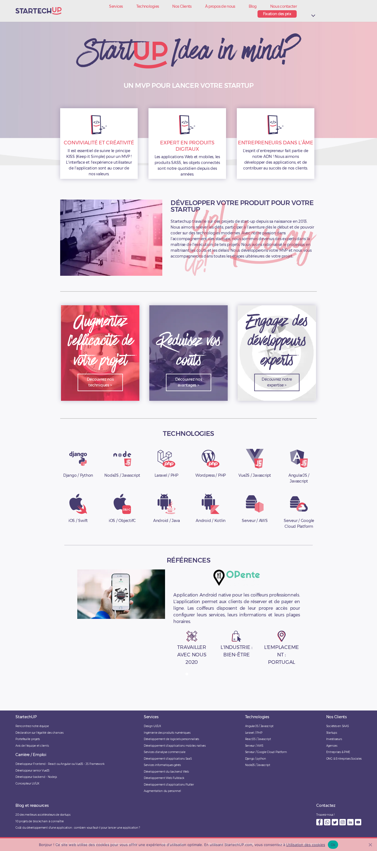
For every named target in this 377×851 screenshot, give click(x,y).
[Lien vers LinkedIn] (350, 822)
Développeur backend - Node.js (36, 777)
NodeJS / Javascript (257, 765)
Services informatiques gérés (162, 765)
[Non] (370, 844)
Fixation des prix (277, 13)
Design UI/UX (152, 726)
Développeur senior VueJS (32, 770)
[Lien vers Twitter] (335, 822)
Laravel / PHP (253, 733)
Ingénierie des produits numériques (167, 733)
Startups (331, 733)
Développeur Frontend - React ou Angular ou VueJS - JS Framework (59, 764)
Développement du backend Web (166, 771)
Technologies (147, 6)
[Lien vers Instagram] (342, 822)
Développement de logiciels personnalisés (171, 739)
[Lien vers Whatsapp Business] (327, 822)
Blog (253, 6)
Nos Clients (181, 6)
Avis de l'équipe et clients (32, 745)
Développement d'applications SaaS (168, 758)
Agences (331, 745)
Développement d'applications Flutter (169, 784)
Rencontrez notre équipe (32, 726)
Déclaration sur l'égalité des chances (39, 733)
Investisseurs (334, 739)
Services (116, 6)
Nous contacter (283, 6)
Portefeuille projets (27, 739)
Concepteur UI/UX (27, 783)
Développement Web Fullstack (164, 778)
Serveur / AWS (254, 745)
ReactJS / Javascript (258, 739)
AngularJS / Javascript (259, 726)
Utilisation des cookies (305, 844)
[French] (313, 10)
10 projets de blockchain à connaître (39, 821)
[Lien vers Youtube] (358, 822)
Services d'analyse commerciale (164, 752)
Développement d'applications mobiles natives (175, 745)
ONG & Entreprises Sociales (344, 758)
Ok (333, 844)
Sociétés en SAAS (337, 726)
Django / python (255, 758)
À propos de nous (220, 6)
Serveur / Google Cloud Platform (266, 752)
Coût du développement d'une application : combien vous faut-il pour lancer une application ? (77, 827)
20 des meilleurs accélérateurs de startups (42, 814)
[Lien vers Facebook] (319, 822)
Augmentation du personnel (162, 791)
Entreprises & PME (338, 752)
